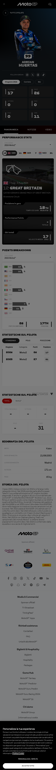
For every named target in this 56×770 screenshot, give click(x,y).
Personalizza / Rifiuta (28, 759)
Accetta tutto (28, 766)
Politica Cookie (18, 753)
